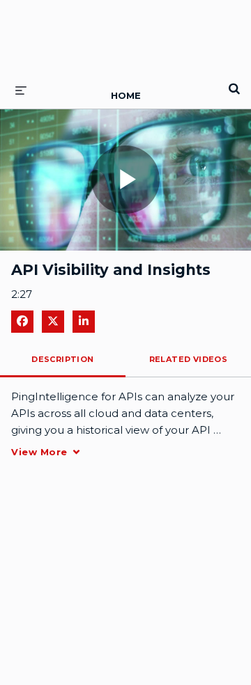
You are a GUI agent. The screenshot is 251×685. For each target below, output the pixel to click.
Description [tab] (62, 359)
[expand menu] (21, 89)
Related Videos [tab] (188, 359)
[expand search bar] (234, 83)
